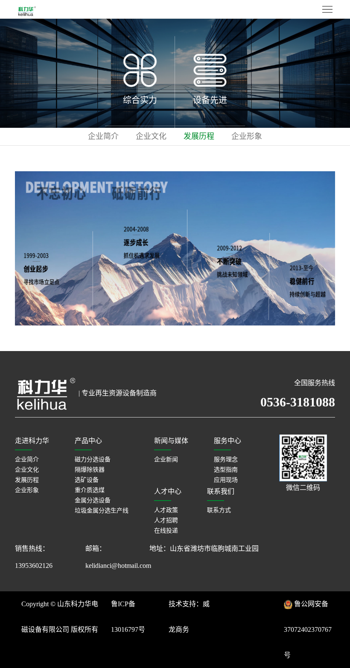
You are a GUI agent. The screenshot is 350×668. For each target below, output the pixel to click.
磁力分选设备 (93, 459)
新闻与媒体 (171, 440)
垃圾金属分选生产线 (101, 510)
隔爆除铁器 (90, 469)
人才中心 (167, 491)
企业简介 (103, 136)
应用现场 (226, 480)
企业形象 (246, 136)
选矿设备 (87, 480)
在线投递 (166, 530)
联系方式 (219, 510)
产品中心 (88, 440)
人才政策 (166, 510)
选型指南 (226, 469)
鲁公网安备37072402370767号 (308, 629)
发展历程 (199, 136)
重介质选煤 (90, 490)
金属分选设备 (93, 500)
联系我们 (220, 491)
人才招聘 (166, 520)
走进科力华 (32, 440)
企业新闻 (166, 459)
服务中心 (227, 440)
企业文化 (151, 136)
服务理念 (226, 459)
